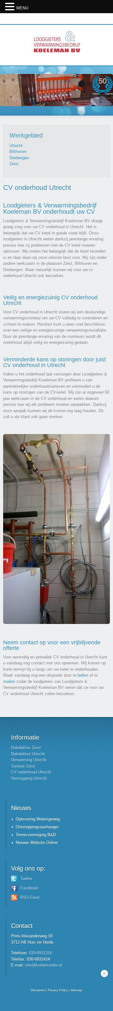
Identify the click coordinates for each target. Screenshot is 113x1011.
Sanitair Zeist (23, 766)
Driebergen (19, 157)
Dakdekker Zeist (26, 747)
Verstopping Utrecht (29, 778)
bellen (83, 675)
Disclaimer (38, 990)
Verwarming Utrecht (28, 759)
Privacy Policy (58, 990)
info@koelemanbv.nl (43, 965)
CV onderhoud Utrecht (31, 772)
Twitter (26, 878)
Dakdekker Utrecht (28, 754)
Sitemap (77, 990)
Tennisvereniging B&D (36, 834)
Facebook (29, 888)
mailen (9, 681)
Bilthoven (17, 151)
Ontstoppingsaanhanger (37, 827)
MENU (22, 8)
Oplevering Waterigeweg (38, 819)
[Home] (56, 45)
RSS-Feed (29, 897)
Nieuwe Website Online (37, 842)
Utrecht (16, 145)
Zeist (14, 163)
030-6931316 (40, 953)
